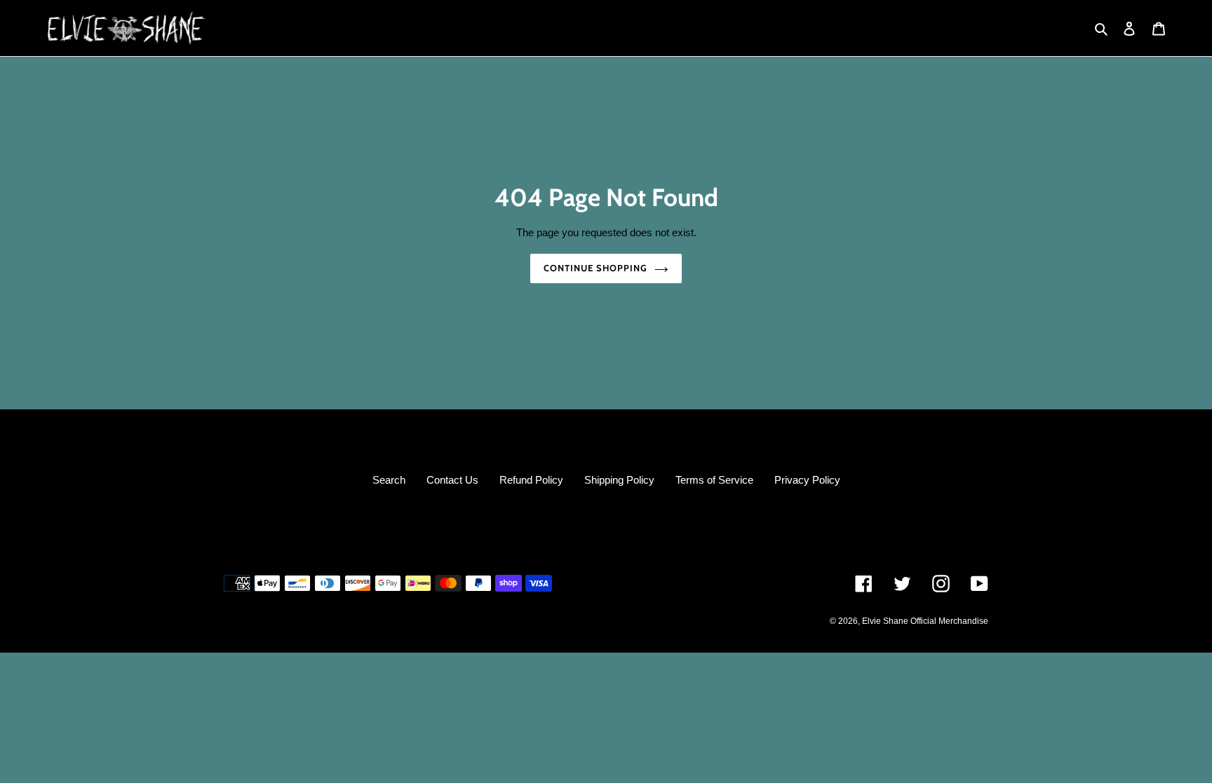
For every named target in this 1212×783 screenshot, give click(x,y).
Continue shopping (596, 267)
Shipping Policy (619, 480)
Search (388, 480)
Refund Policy (531, 480)
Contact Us (452, 480)
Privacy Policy (807, 480)
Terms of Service (714, 480)
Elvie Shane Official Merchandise (925, 621)
